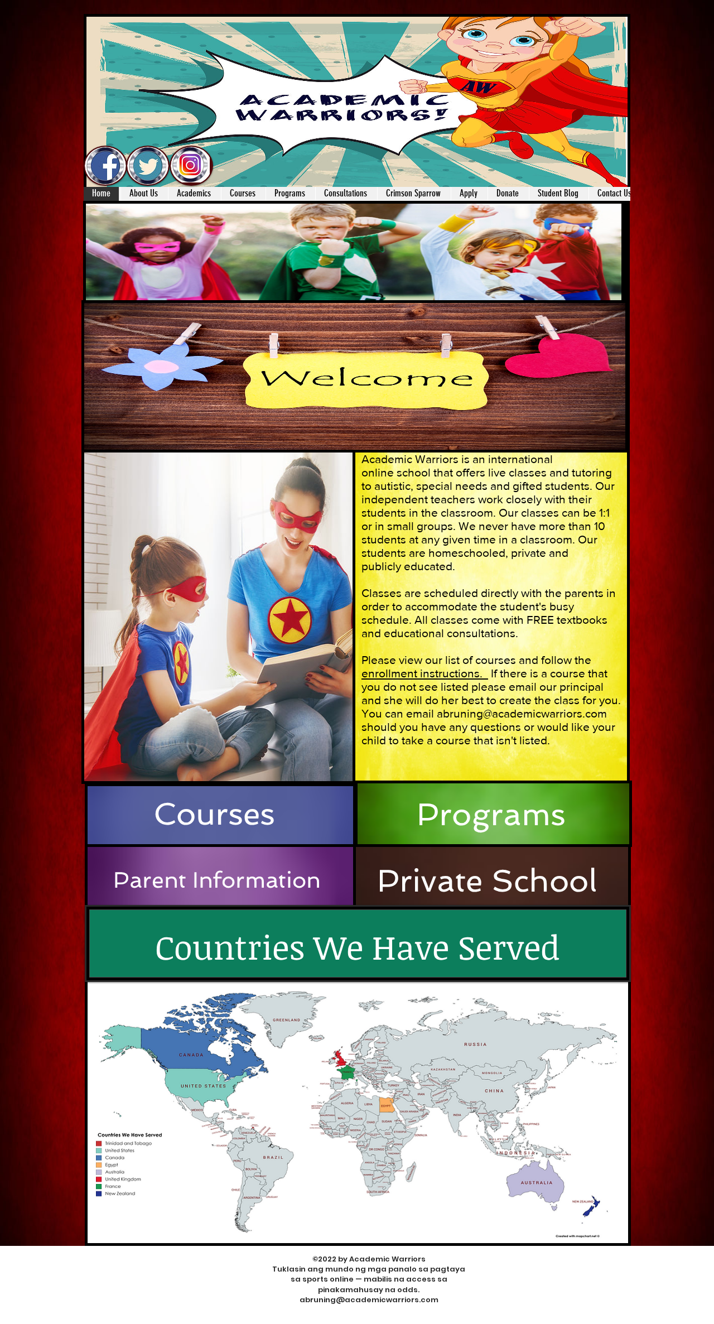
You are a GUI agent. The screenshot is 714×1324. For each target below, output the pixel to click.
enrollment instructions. (424, 673)
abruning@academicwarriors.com (369, 1299)
